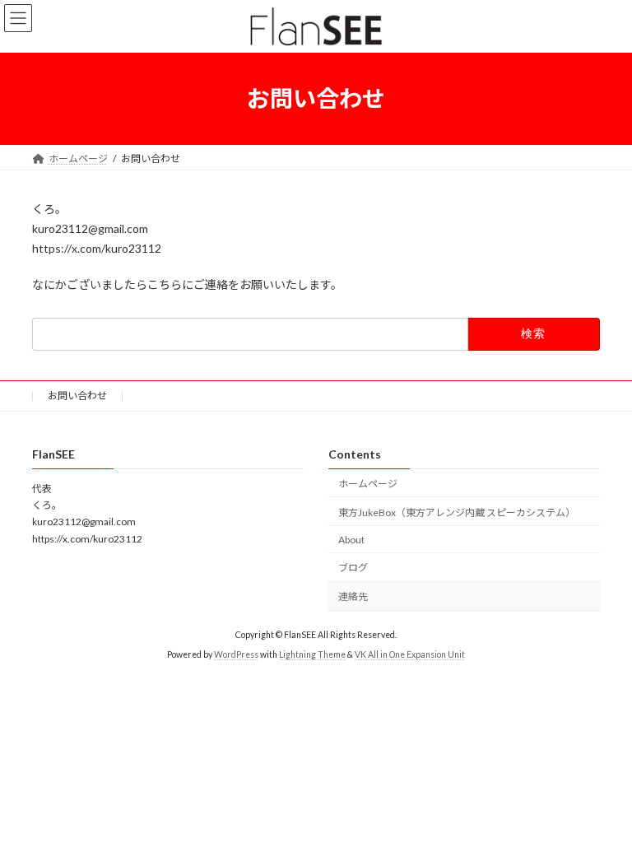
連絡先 (353, 596)
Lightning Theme (312, 654)
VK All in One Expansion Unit (410, 654)
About (351, 539)
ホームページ (367, 483)
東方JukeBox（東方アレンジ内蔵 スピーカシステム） (456, 511)
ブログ (353, 567)
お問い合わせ (77, 395)
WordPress (236, 654)
